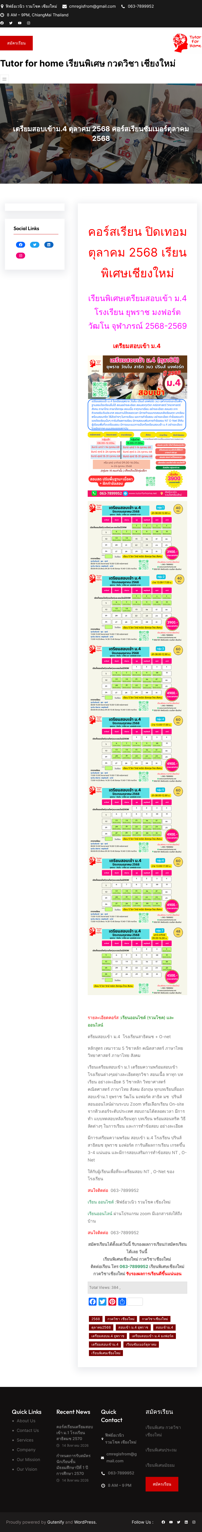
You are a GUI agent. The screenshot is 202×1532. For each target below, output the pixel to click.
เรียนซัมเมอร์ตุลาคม (141, 1344)
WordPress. (85, 1522)
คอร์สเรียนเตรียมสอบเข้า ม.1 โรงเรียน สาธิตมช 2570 (74, 1432)
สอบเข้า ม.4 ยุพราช (133, 1327)
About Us (26, 1420)
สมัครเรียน (16, 43)
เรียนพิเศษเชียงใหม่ (105, 1353)
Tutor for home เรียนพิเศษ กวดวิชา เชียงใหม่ (88, 63)
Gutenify (56, 1522)
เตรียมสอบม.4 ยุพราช (107, 1336)
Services (25, 1440)
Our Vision (27, 1469)
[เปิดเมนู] (4, 79)
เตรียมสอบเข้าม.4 (104, 1344)
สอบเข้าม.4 (164, 1327)
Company (26, 1449)
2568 (95, 1319)
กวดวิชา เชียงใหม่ (121, 1319)
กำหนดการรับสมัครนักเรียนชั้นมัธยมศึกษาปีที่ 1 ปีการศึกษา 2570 (73, 1464)
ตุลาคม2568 (101, 1327)
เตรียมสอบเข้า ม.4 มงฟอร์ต (152, 1336)
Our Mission (28, 1459)
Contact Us (28, 1430)
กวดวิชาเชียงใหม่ (155, 1319)
